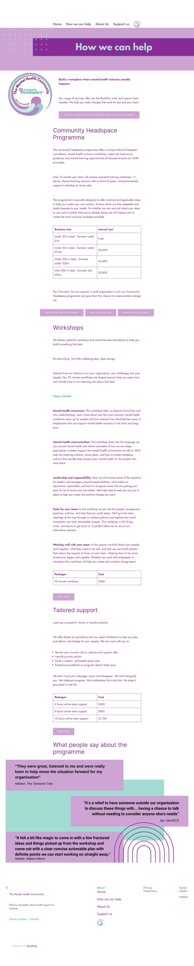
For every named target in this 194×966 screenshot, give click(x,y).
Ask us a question (100, 312)
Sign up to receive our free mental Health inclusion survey (99, 115)
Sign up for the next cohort (62, 312)
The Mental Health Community (26, 894)
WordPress (32, 946)
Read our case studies (136, 312)
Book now (63, 597)
